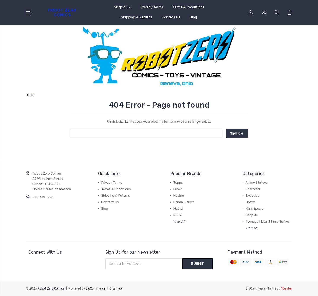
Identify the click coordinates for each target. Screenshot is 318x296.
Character (253, 189)
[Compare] (263, 15)
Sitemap (116, 288)
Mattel (178, 209)
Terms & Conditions (188, 7)
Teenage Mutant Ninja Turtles (268, 222)
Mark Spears (254, 209)
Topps (178, 183)
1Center (286, 288)
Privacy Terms (151, 7)
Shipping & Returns (136, 17)
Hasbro (178, 196)
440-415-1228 (42, 197)
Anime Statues (257, 183)
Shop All (120, 7)
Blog (193, 17)
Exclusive (252, 196)
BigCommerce (96, 288)
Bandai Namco (184, 202)
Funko (177, 189)
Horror (250, 202)
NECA (177, 215)
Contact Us (171, 17)
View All (179, 222)
